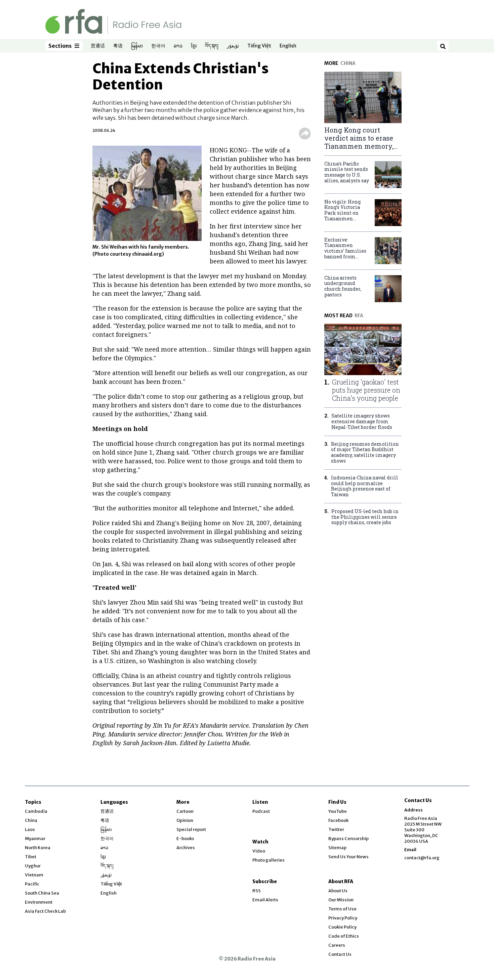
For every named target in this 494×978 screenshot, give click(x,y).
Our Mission (341, 900)
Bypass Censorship (348, 838)
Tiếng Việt (259, 46)
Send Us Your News (348, 857)
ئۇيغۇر (233, 46)
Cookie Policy (342, 927)
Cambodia (36, 811)
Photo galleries (268, 860)
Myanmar (35, 838)
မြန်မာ (137, 46)
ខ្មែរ (194, 46)
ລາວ (178, 46)
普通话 (98, 46)
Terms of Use (342, 909)
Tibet (30, 857)
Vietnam (34, 875)
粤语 (118, 46)
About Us (337, 891)
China (31, 820)
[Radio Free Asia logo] (113, 21)
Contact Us (340, 954)
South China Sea (42, 893)
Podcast (261, 811)
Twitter (336, 829)
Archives (185, 847)
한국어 (158, 46)
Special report (191, 829)
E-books (185, 838)
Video (258, 851)
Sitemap (337, 847)
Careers (336, 945)
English (288, 46)
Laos (30, 829)
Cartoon (185, 811)
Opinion (184, 820)
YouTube (337, 811)
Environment (38, 902)
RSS (256, 891)
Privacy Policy (342, 918)
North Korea (37, 847)
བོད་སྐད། (211, 46)
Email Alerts (265, 900)
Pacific (32, 884)
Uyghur (33, 866)
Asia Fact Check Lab (45, 911)
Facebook (338, 820)
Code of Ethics (343, 936)
